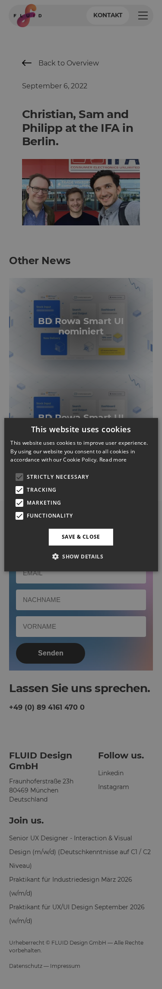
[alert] (81, 494)
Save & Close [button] (81, 536)
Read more (113, 459)
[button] (81, 556)
